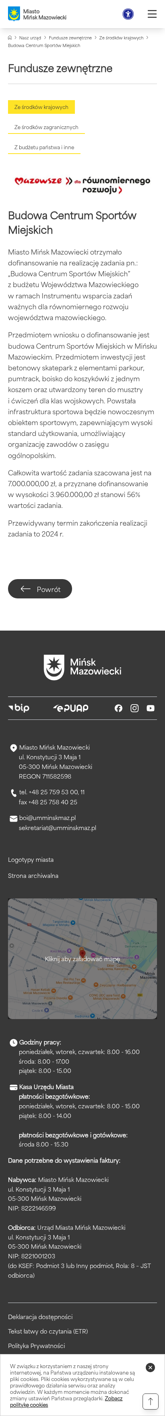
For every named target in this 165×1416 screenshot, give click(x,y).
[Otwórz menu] (152, 14)
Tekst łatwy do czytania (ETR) (48, 1331)
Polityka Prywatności (36, 1346)
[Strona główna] (10, 37)
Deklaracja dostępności (40, 1317)
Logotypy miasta (31, 859)
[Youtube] (150, 708)
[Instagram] (134, 708)
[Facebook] (118, 708)
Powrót (48, 589)
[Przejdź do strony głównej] (82, 667)
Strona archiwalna (33, 875)
